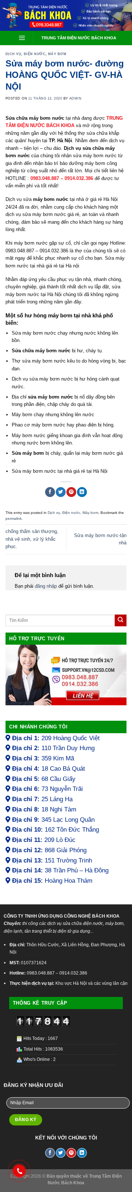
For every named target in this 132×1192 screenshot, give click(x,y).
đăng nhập (46, 586)
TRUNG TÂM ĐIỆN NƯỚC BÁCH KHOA (78, 38)
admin (75, 98)
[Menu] (22, 37)
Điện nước (34, 54)
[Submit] (120, 620)
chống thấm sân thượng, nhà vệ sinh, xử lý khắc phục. (32, 539)
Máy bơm (57, 54)
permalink (14, 518)
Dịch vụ (13, 54)
